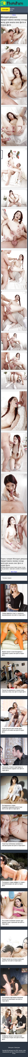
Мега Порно (14, 572)
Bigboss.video (11, 8)
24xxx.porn (10, 1047)
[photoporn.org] (11, 3)
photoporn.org (11, 1050)
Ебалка (14, 15)
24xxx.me (10, 10)
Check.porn (17, 1047)
